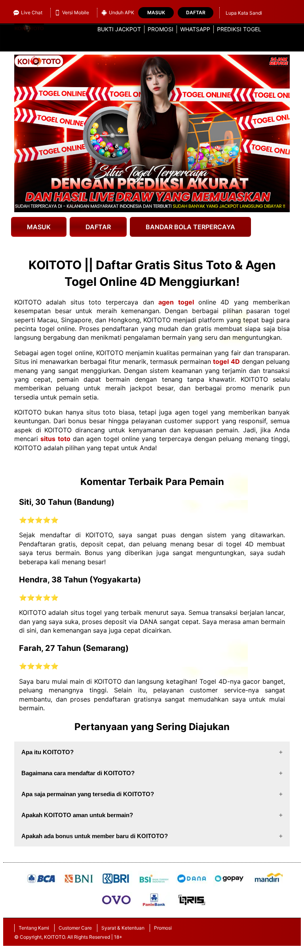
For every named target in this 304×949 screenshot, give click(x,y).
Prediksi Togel (239, 29)
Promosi (160, 29)
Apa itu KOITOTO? (47, 752)
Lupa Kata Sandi (244, 13)
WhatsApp (195, 29)
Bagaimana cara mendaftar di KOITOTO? (78, 773)
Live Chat (31, 12)
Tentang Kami (34, 928)
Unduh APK (121, 12)
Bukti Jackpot (119, 29)
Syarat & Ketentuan (122, 928)
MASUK (39, 227)
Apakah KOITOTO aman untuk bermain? (77, 815)
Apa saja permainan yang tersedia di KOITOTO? (87, 794)
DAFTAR (98, 227)
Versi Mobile (75, 12)
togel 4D (226, 361)
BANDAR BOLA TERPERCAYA (190, 227)
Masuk (156, 12)
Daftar (195, 12)
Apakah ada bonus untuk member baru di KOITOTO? (94, 836)
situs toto (55, 439)
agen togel (176, 302)
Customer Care (75, 928)
